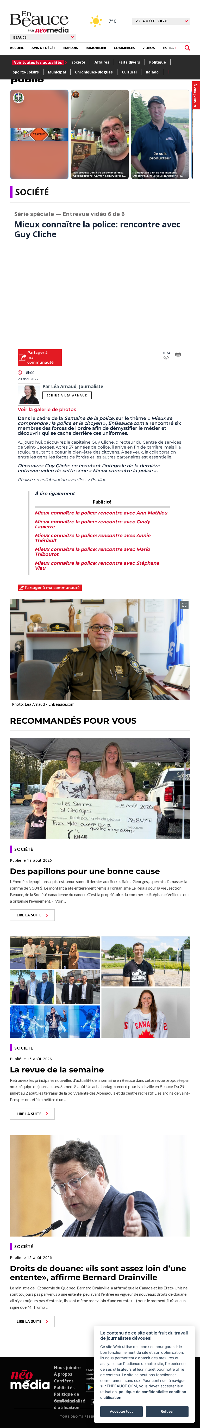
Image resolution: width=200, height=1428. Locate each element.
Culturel (129, 72)
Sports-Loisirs (26, 72)
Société (78, 62)
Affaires (102, 62)
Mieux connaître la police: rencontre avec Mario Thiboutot (92, 552)
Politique (157, 62)
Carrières (63, 1381)
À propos (63, 1374)
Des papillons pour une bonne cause (85, 871)
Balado (152, 72)
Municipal (57, 72)
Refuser (167, 1411)
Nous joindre (67, 1367)
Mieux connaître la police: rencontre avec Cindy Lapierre (92, 524)
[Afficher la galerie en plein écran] (184, 605)
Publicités (64, 1387)
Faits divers (129, 62)
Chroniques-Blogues (94, 72)
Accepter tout (121, 1411)
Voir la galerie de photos (47, 409)
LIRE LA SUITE (29, 914)
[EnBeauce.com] (30, 1386)
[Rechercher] (187, 48)
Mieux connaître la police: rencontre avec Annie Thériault (92, 538)
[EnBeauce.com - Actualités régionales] (39, 22)
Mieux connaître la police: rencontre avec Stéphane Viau (97, 565)
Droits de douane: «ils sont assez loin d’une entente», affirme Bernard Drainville (98, 1273)
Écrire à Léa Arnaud (67, 395)
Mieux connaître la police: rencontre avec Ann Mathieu (101, 513)
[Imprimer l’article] (178, 355)
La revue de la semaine (57, 1070)
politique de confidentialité (143, 1391)
